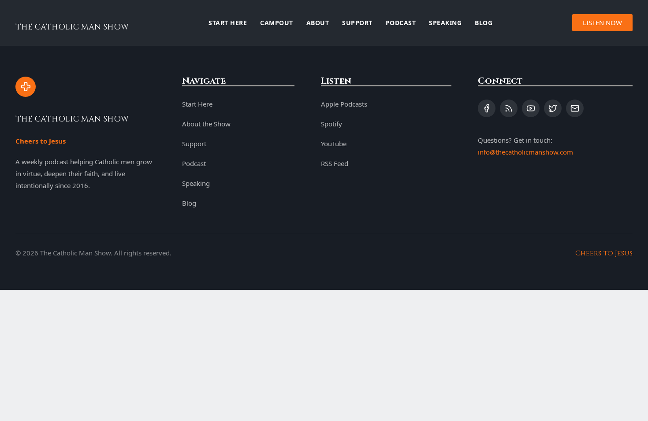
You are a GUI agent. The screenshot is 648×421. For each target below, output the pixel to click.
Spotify (331, 123)
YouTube (333, 143)
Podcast (401, 22)
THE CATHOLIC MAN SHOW (72, 27)
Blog (483, 22)
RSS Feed (334, 163)
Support (357, 22)
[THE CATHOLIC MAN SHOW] (25, 87)
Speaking (445, 22)
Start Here (228, 22)
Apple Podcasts (344, 104)
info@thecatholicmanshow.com (525, 152)
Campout (276, 22)
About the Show (206, 123)
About (317, 22)
